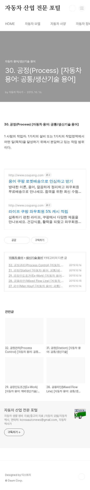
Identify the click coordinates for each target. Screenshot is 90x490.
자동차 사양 (58, 24)
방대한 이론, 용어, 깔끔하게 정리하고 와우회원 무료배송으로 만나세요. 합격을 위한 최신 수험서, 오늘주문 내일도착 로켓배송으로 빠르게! (44, 189)
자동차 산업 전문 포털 (32, 8)
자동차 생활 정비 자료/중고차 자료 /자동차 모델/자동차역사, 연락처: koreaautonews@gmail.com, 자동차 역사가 (35, 419)
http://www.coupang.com (26, 175)
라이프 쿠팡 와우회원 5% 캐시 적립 (38, 211)
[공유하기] (20, 240)
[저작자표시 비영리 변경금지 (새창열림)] (53, 240)
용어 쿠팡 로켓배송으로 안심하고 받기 (41, 181)
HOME (10, 24)
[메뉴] (82, 8)
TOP (81, 476)
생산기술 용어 (34, 257)
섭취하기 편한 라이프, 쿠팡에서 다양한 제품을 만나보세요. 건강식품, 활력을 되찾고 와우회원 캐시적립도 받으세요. (43, 219)
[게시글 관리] (25, 240)
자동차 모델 (32, 24)
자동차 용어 (16, 257)
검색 (72, 8)
